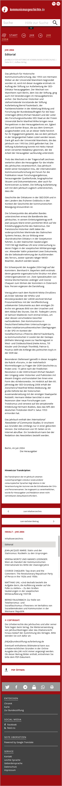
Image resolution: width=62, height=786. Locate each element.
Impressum (10, 770)
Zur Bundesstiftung (14, 710)
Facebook (12, 724)
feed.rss (11, 727)
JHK (32, 35)
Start (13, 35)
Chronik (8, 703)
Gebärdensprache (13, 763)
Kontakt (8, 756)
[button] (9, 687)
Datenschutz (10, 766)
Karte (7, 706)
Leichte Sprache (12, 760)
